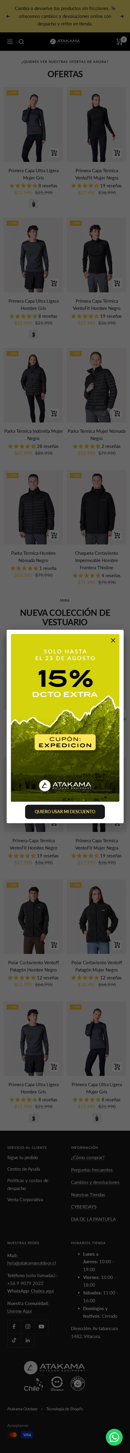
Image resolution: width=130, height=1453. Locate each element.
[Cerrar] (113, 641)
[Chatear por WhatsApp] (114, 1437)
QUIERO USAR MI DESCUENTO (65, 811)
